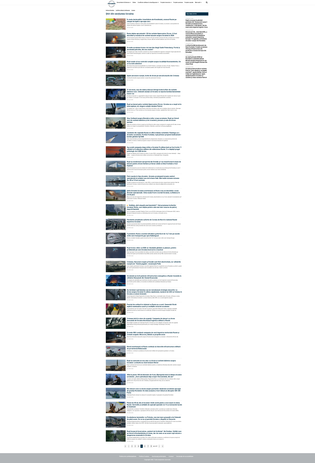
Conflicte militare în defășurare (123, 10)
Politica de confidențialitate (127, 456)
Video (134, 2)
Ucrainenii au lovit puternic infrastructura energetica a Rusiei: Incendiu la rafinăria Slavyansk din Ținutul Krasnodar (154, 277)
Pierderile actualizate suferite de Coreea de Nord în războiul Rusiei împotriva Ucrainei (152, 221)
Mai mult (198, 2)
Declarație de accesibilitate (184, 456)
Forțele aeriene (178, 2)
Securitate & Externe (123, 2)
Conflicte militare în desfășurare (148, 2)
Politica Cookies (144, 456)
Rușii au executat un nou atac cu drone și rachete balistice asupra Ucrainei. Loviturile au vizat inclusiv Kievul (151, 362)
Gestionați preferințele (159, 456)
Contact (171, 456)
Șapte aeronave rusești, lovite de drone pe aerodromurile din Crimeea (153, 76)
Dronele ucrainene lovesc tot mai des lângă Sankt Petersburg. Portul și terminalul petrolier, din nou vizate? (153, 49)
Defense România (110, 10)
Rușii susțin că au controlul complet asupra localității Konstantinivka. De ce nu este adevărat (154, 63)
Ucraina (133, 10)
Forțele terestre (165, 2)
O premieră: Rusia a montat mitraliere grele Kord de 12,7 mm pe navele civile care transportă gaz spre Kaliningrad (153, 235)
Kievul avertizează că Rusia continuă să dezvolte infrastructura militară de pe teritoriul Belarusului (153, 348)
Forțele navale (188, 2)
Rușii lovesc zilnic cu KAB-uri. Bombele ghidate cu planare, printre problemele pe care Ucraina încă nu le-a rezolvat (151, 249)
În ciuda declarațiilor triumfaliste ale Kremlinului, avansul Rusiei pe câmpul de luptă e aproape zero (151, 20)
